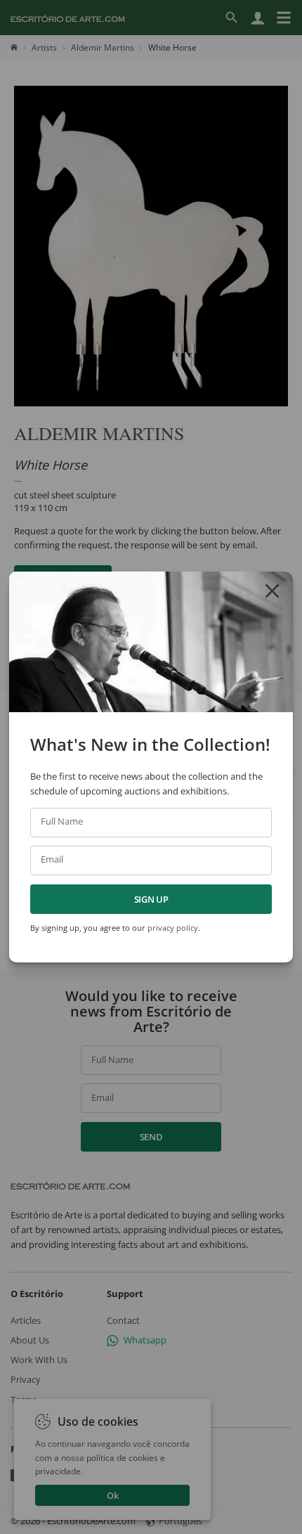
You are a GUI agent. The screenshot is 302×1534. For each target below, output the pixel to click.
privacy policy (172, 927)
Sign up (151, 899)
